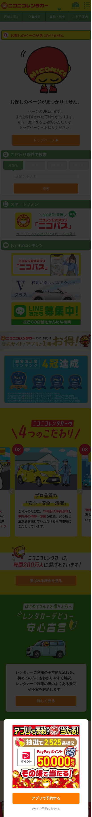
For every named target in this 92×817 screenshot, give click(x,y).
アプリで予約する (46, 798)
